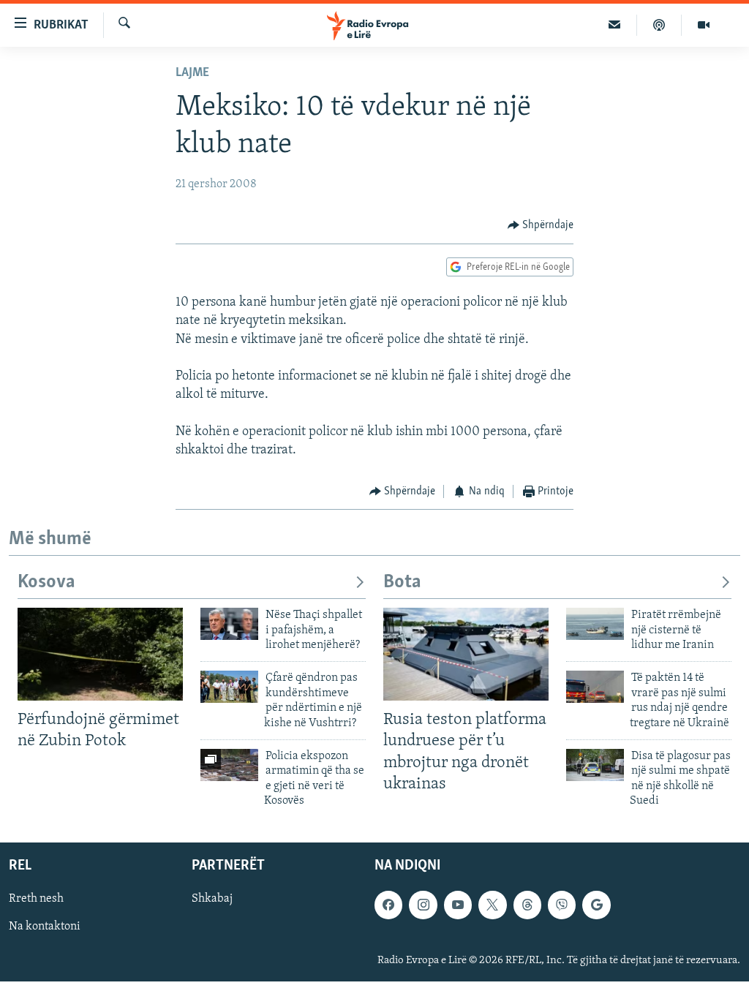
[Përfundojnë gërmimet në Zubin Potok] (100, 654)
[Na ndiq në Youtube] (458, 905)
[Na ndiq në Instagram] (423, 905)
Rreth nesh (36, 899)
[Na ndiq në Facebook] (388, 905)
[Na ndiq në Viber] (562, 905)
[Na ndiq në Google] (596, 905)
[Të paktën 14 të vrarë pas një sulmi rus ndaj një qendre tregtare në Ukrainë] (595, 687)
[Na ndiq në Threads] (527, 905)
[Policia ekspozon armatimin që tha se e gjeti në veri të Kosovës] (229, 765)
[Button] (541, 225)
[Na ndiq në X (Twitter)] (492, 905)
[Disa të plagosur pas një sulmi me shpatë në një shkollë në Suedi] (595, 765)
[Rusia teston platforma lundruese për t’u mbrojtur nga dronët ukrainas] (466, 654)
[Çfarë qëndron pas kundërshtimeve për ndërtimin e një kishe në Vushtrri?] (229, 687)
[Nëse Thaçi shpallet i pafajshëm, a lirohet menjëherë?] (229, 624)
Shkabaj (212, 899)
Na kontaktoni (44, 926)
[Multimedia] (704, 25)
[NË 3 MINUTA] (614, 25)
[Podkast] (659, 25)
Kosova (46, 582)
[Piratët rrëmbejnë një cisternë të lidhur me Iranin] (595, 624)
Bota (402, 582)
